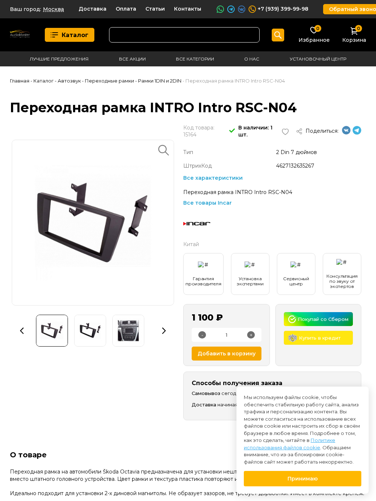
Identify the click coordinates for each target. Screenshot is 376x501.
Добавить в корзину (227, 353)
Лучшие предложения (59, 59)
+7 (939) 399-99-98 (283, 9)
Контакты (187, 9)
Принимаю (303, 478)
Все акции (132, 59)
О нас (251, 59)
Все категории (195, 59)
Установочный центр (318, 59)
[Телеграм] (356, 132)
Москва (53, 9)
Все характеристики (213, 178)
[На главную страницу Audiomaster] (20, 35)
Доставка (92, 9)
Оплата (126, 9)
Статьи (155, 9)
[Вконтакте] (346, 132)
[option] (93, 223)
